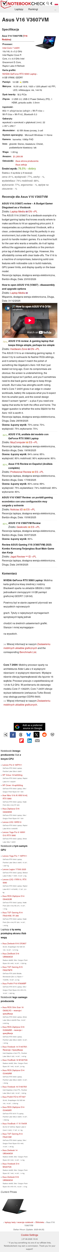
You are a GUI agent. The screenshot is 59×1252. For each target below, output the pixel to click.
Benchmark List (28, 652)
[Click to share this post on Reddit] (44, 735)
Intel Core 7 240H (10, 47)
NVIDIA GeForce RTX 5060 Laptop (19, 73)
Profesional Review (20, 472)
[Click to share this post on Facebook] (13, 735)
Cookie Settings (29, 1235)
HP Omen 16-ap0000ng (12, 785)
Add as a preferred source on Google (32, 726)
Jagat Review (17, 556)
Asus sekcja (21, 164)
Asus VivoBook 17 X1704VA (14, 1123)
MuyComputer (17, 442)
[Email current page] (37, 741)
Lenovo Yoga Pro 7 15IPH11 (14, 855)
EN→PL (32, 211)
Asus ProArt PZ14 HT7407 (14, 1096)
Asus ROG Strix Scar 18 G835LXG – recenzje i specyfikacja (12, 1010)
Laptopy (19, 9)
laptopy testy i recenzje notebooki (19, 1222)
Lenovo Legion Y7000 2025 (14, 869)
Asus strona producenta (26, 160)
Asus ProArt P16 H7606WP (14, 983)
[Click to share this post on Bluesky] (28, 735)
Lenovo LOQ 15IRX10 (11, 822)
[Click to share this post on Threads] (21, 735)
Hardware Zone (18, 349)
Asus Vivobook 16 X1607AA (14, 1086)
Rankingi (33, 9)
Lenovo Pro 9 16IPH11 (12, 764)
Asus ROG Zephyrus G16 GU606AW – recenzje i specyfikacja (13, 1030)
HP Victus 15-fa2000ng (12, 774)
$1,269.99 (18, 156)
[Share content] (6, 735)
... (55, 9)
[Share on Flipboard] (21, 740)
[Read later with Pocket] (52, 735)
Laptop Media (17, 211)
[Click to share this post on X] (36, 735)
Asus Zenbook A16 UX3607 (14, 943)
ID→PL (32, 556)
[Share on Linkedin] (29, 740)
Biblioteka (40, 1222)
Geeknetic (22, 527)
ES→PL (33, 442)
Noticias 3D (16, 509)
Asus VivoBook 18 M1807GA (15, 1059)
